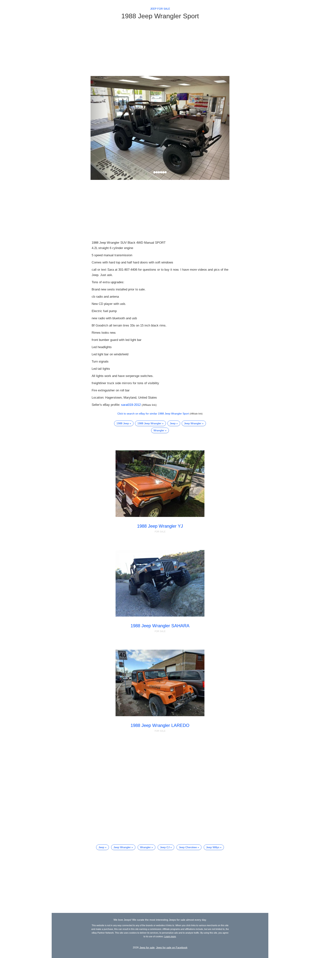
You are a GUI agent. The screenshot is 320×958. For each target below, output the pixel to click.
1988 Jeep (122, 423)
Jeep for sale (160, 8)
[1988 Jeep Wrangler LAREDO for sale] (160, 683)
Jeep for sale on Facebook (171, 947)
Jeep (173, 423)
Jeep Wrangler (192, 423)
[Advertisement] (160, 47)
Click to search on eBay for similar (153, 413)
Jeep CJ (165, 847)
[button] (101, 128)
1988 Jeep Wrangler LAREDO (160, 725)
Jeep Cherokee (188, 847)
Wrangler (159, 430)
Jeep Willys (212, 847)
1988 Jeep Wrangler (149, 423)
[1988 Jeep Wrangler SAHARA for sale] (160, 583)
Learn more (170, 936)
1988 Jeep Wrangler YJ (160, 526)
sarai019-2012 (131, 405)
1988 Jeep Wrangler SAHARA (160, 625)
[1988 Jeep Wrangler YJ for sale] (160, 483)
